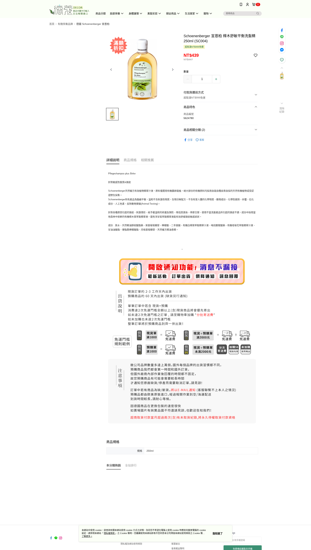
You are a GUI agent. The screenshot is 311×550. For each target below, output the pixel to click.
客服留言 (175, 544)
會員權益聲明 (177, 548)
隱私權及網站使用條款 (131, 544)
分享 (190, 139)
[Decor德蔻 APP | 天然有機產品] (69, 9)
